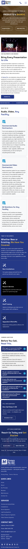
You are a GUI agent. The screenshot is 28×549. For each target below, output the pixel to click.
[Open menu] (26, 3)
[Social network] (12, 544)
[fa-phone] (20, 3)
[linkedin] (10, 544)
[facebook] (5, 544)
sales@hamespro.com (10, 531)
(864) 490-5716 (9, 528)
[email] (17, 544)
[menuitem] (5, 474)
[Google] (2, 544)
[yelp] (15, 544)
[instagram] (7, 544)
